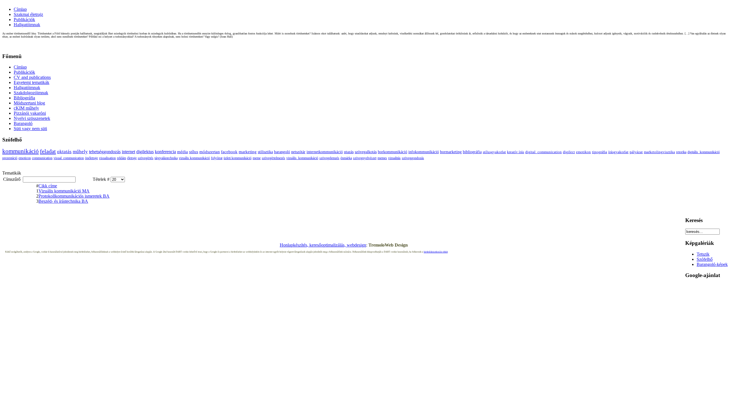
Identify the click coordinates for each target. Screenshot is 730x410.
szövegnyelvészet (364, 158)
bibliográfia (472, 152)
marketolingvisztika (659, 152)
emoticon (25, 158)
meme (257, 158)
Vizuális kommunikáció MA (64, 190)
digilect (569, 152)
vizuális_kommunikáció (302, 158)
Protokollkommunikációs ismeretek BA (74, 196)
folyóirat (216, 158)
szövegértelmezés (273, 158)
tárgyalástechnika (166, 158)
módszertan (209, 151)
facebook (229, 151)
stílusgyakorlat (494, 152)
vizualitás (394, 158)
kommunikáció (20, 151)
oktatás (64, 151)
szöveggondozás (413, 158)
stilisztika (265, 151)
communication (42, 158)
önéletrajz (91, 158)
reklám (121, 158)
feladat (48, 151)
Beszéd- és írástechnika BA (63, 201)
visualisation (107, 158)
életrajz (132, 158)
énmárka (346, 158)
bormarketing (451, 152)
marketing (248, 151)
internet (128, 151)
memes (382, 158)
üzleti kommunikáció (238, 158)
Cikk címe (47, 185)
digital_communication (543, 152)
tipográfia (599, 152)
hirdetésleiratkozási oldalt (436, 252)
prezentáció (9, 158)
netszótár (298, 151)
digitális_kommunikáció (704, 152)
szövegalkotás (366, 151)
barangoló (282, 151)
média (182, 151)
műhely (80, 151)
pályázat (636, 152)
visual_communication (69, 158)
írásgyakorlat (618, 152)
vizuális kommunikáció (194, 158)
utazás (349, 151)
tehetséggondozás (105, 151)
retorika (681, 152)
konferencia (165, 151)
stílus (193, 151)
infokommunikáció (423, 152)
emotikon (583, 152)
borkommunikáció (392, 152)
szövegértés (145, 158)
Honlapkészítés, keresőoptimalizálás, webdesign (323, 245)
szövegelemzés (329, 158)
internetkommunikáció (325, 151)
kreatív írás (515, 152)
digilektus (145, 151)
